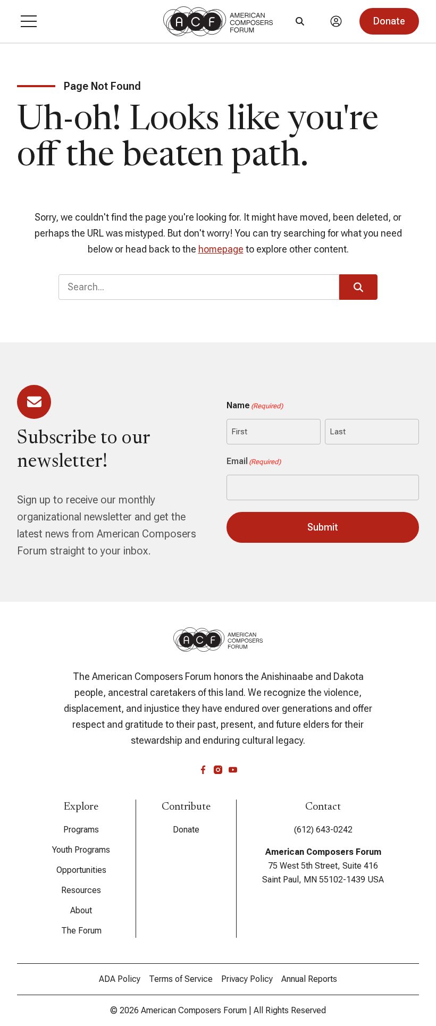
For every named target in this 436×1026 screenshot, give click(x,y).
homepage (221, 249)
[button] (28, 21)
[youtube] (233, 770)
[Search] (300, 21)
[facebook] (203, 770)
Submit (322, 527)
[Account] (336, 21)
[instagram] (218, 770)
